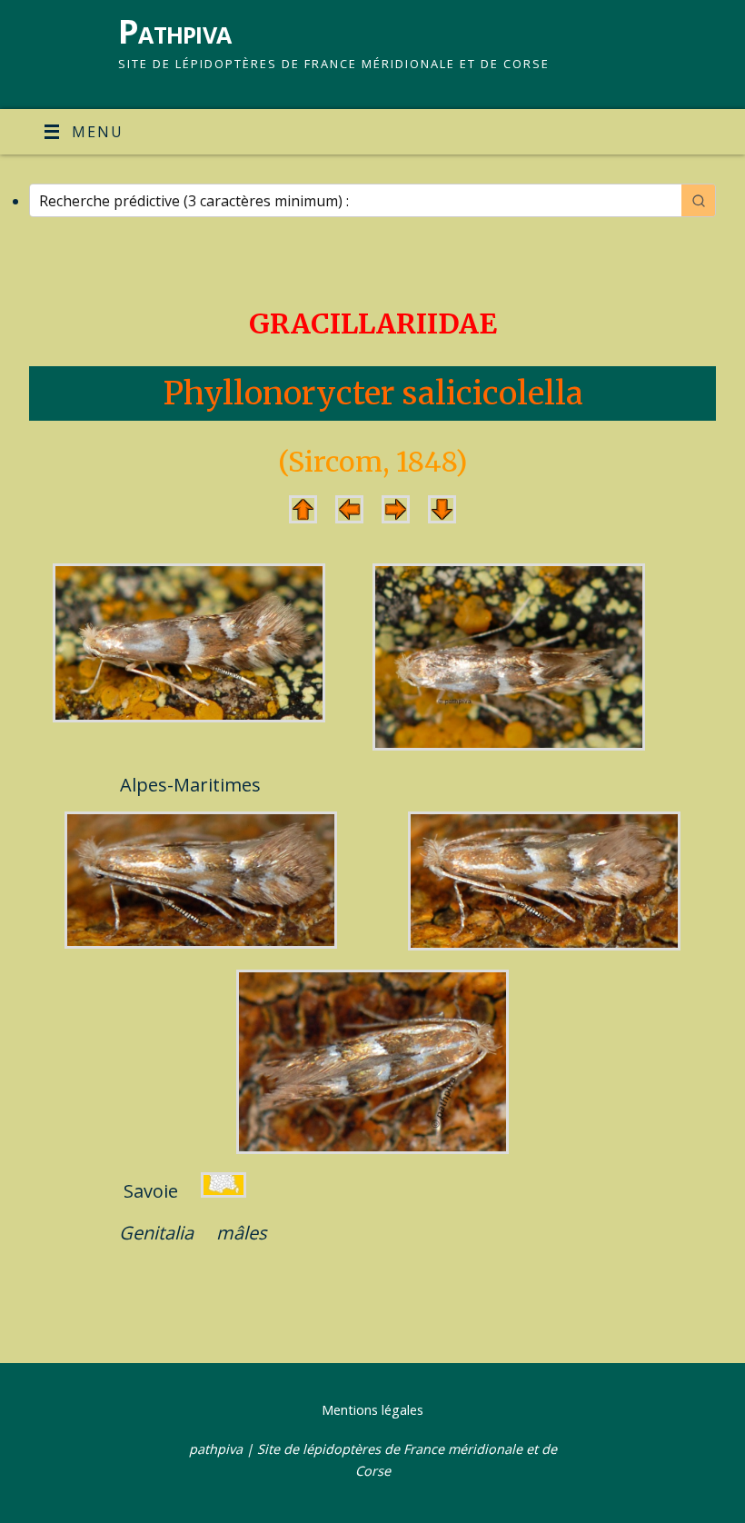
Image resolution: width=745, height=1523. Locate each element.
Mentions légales (372, 1409)
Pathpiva (174, 31)
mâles (241, 1232)
